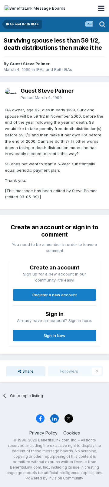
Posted (41, 97)
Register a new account (54, 294)
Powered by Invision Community (54, 478)
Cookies (71, 432)
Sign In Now (54, 335)
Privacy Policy (43, 432)
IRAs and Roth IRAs (54, 69)
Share (27, 371)
